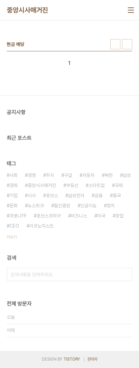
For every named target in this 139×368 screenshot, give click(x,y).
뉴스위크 (36, 205)
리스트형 (127, 44)
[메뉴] (131, 10)
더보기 (12, 237)
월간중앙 (62, 205)
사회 (13, 175)
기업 (13, 195)
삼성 (127, 175)
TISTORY (71, 359)
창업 (119, 215)
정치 (111, 205)
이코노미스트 (41, 226)
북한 (109, 175)
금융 (98, 195)
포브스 (52, 195)
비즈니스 (79, 215)
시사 (32, 195)
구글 (68, 175)
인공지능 (88, 205)
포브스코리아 (48, 215)
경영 (32, 175)
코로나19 (17, 215)
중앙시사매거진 (27, 10)
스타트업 (96, 185)
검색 (125, 274)
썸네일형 (115, 44)
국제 (119, 185)
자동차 (88, 175)
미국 (101, 215)
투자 (50, 175)
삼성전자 (76, 195)
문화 (13, 205)
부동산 (72, 185)
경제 (13, 185)
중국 (117, 195)
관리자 (92, 359)
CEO (14, 226)
